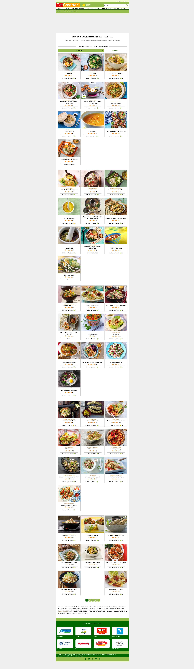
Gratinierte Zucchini (92, 420)
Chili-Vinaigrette (92, 131)
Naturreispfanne (69, 449)
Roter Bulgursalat (92, 334)
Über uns (61, 654)
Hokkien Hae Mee (116, 103)
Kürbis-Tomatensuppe (116, 248)
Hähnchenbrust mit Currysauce (69, 190)
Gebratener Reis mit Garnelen (69, 589)
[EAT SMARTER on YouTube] (99, 659)
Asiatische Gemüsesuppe (69, 362)
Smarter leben (106, 8)
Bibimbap (69, 73)
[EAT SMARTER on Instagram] (92, 659)
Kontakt (75, 654)
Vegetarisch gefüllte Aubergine (69, 505)
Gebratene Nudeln (92, 449)
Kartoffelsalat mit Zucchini (116, 589)
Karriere (65, 654)
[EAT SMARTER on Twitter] (96, 659)
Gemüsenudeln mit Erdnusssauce (116, 420)
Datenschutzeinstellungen (99, 654)
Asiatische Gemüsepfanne (69, 305)
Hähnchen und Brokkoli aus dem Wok (69, 477)
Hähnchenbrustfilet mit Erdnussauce (115, 305)
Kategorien (80, 655)
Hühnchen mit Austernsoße (93, 562)
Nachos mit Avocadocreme (92, 305)
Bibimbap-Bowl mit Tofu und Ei (69, 159)
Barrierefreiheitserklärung (65, 655)
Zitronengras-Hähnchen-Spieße (116, 535)
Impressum (83, 654)
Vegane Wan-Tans (69, 131)
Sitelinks (70, 654)
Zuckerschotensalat (69, 275)
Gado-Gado (116, 334)
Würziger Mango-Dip (69, 218)
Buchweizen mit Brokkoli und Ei (69, 390)
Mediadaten (74, 655)
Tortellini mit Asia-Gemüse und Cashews (116, 218)
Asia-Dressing (69, 248)
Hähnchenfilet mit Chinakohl (92, 477)
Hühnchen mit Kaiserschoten (69, 562)
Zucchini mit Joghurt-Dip (116, 362)
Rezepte (68, 8)
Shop (123, 8)
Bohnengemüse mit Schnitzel (116, 190)
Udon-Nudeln (92, 73)
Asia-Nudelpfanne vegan (116, 449)
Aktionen (116, 8)
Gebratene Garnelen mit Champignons (116, 562)
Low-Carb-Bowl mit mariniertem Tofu (92, 362)
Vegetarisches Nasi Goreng (69, 420)
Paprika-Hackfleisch (92, 535)
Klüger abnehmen (93, 8)
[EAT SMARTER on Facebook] (85, 659)
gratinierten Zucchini (63, 611)
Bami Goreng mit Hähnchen (116, 73)
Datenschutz (89, 654)
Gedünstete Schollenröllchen (115, 477)
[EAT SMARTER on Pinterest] (89, 659)
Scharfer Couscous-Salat (69, 535)
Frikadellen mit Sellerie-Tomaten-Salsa (116, 131)
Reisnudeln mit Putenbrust (111, 610)
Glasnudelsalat (92, 190)
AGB (79, 654)
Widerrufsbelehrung (111, 654)
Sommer (60, 8)
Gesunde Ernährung (79, 8)
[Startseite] (68, 5)
